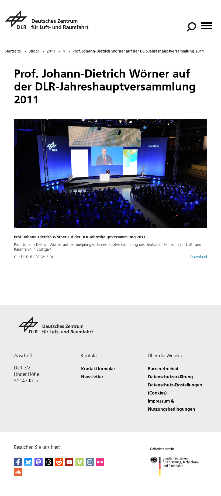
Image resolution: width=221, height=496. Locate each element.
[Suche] (192, 26)
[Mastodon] (38, 464)
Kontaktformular (98, 368)
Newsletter (92, 376)
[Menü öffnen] (206, 24)
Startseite (13, 51)
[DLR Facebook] (18, 464)
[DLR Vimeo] (79, 464)
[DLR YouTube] (69, 464)
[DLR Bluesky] (28, 464)
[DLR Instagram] (90, 464)
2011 (51, 51)
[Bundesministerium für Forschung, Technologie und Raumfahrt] (177, 481)
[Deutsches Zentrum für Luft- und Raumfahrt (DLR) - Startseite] (49, 22)
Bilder (34, 51)
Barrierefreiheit (163, 368)
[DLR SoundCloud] (18, 474)
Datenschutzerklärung (170, 376)
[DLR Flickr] (100, 464)
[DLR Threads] (49, 464)
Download (198, 256)
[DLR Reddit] (59, 464)
